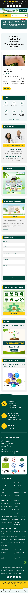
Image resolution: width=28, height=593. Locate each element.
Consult (3, 591)
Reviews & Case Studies (7, 519)
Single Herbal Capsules (7, 536)
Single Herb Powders (6, 542)
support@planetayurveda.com (14, 145)
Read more (6, 88)
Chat (17, 591)
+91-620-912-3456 (13, 415)
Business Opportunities (20, 489)
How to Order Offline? (7, 500)
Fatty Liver (14, 105)
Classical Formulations (20, 492)
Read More (5, 229)
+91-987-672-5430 (13, 419)
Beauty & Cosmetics (19, 542)
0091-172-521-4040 (13, 403)
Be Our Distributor (18, 485)
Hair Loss (14, 114)
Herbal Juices (5, 549)
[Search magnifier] (26, 16)
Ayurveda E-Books (6, 485)
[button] (9, 119)
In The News (17, 500)
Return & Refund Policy (20, 516)
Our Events (17, 503)
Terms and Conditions (7, 522)
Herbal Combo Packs (19, 536)
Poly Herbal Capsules (7, 539)
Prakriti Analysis (18, 509)
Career (3, 492)
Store (10, 591)
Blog (2, 489)
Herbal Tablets (5, 546)
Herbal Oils (4, 552)
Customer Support (6, 495)
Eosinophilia (6, 105)
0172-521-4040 (12, 407)
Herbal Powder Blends (20, 539)
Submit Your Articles (19, 519)
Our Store (24, 10)
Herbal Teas (17, 546)
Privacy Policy (17, 513)
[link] (14, 24)
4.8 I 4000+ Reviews (21, 1)
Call (24, 591)
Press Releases (5, 513)
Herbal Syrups (17, 549)
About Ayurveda (5, 481)
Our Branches (5, 503)
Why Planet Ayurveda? (7, 509)
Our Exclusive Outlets (7, 506)
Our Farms (16, 506)
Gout (6, 114)
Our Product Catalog (6, 516)
